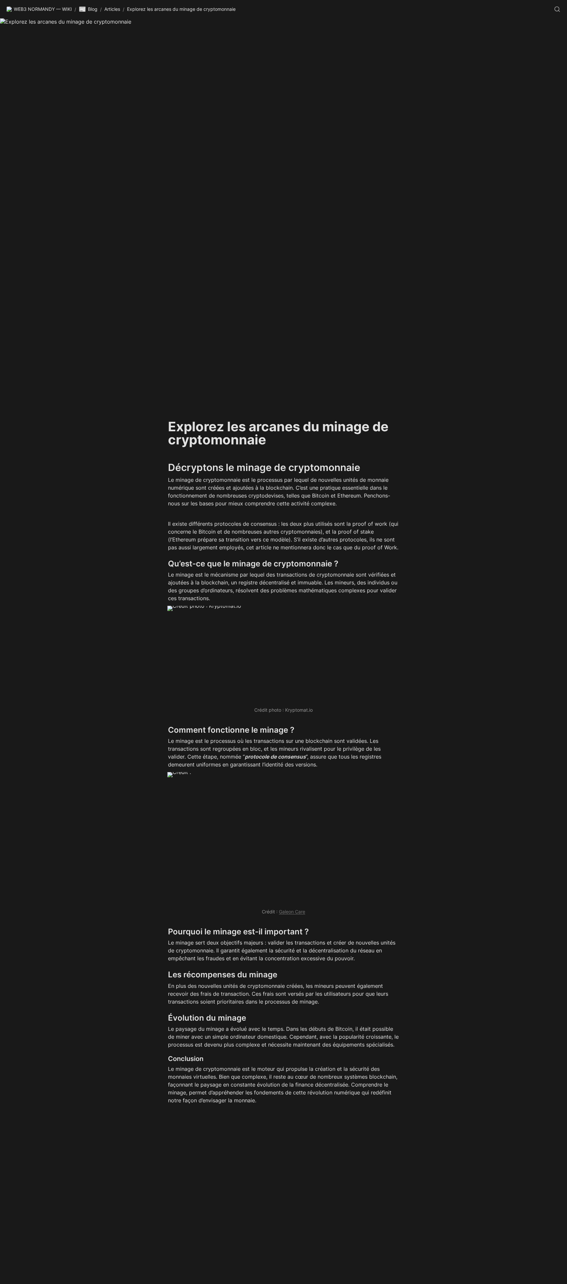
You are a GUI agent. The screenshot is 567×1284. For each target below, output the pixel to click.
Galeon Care (292, 911)
